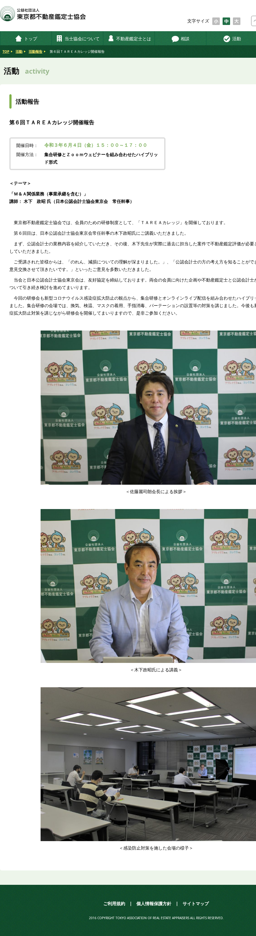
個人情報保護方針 (153, 903)
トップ (30, 39)
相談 (185, 39)
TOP (5, 51)
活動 (19, 51)
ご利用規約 (114, 903)
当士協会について (82, 39)
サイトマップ (196, 903)
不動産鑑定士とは (133, 39)
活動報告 (35, 51)
